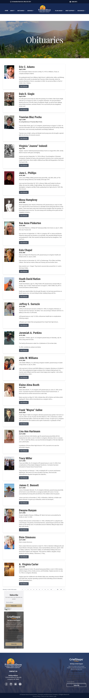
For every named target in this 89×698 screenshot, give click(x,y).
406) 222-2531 (27, 1)
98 (57, 589)
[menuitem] (6, 11)
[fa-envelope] (15, 684)
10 (51, 589)
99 (61, 589)
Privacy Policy (36, 696)
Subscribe (14, 606)
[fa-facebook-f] (6, 684)
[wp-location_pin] (11, 684)
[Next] (64, 589)
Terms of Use (45, 696)
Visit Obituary (23, 86)
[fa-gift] (20, 684)
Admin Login (52, 696)
